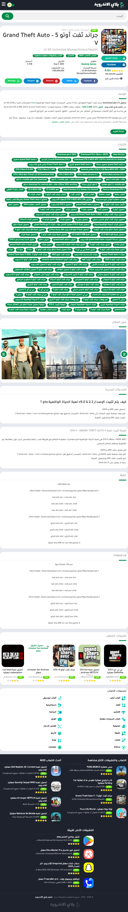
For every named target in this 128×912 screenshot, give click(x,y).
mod (33, 103)
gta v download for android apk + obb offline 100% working (50, 185)
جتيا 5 (20, 250)
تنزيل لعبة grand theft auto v (23, 245)
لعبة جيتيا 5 (80, 310)
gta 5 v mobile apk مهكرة (113, 185)
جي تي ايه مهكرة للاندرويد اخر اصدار (108, 295)
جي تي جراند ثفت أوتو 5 (36, 295)
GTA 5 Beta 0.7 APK (46, 170)
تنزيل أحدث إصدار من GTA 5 (22, 240)
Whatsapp (12, 81)
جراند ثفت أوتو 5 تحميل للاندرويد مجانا (107, 270)
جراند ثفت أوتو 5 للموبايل (86, 280)
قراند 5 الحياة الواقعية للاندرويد (29, 300)
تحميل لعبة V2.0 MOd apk (113, 235)
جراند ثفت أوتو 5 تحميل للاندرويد (46, 265)
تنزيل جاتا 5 (119, 245)
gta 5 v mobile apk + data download (68, 180)
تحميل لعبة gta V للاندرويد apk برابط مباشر (69, 230)
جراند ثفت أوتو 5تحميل (62, 285)
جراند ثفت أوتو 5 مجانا (60, 280)
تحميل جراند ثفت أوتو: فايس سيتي (109, 220)
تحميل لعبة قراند (28, 235)
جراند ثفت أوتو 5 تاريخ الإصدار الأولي (108, 265)
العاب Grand (104, 195)
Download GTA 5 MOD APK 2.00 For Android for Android (99, 160)
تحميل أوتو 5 (119, 210)
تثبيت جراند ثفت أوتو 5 (114, 205)
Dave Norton (119, 155)
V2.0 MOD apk (52, 190)
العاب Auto (120, 195)
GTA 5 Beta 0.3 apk (68, 170)
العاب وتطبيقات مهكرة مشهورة (48, 56)
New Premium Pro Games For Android (80, 190)
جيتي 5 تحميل (118, 300)
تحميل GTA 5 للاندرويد (61, 205)
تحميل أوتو (13, 205)
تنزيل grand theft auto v (65, 240)
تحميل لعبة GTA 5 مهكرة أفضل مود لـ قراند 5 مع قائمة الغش (62, 225)
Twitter (69, 81)
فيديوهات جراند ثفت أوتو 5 (95, 300)
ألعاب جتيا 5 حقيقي (14, 190)
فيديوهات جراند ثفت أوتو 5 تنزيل (64, 300)
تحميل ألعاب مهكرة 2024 (35, 205)
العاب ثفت (75, 195)
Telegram (30, 81)
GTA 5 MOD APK (66, 175)
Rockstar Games (89, 64)
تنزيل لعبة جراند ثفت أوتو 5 (112, 250)
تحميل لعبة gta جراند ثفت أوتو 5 (29, 230)
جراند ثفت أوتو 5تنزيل (37, 285)
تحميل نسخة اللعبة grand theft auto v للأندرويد (102, 240)
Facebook (88, 81)
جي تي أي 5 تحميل (26, 290)
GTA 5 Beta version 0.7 (88, 175)
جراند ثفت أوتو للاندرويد (114, 290)
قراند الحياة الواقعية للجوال (83, 305)
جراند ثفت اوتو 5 (60, 290)
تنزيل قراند (47, 245)
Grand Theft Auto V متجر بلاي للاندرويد (47, 165)
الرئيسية (85, 30)
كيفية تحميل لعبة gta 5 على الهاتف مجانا (25, 305)
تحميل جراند (71, 210)
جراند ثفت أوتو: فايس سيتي (85, 290)
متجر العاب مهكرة (61, 122)
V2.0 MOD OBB (34, 190)
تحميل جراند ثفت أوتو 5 (50, 210)
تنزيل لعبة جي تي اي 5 (85, 250)
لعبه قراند (65, 310)
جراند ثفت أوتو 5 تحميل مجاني (111, 275)
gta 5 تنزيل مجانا (89, 185)
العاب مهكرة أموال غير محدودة (110, 200)
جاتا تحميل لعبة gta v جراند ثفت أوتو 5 (53, 250)
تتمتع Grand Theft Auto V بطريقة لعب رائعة (26, 200)
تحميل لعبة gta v (21, 225)
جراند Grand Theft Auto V (113, 255)
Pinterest (50, 81)
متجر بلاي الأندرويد (43, 897)
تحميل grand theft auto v (88, 205)
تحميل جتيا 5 (87, 210)
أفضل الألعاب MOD (70, 30)
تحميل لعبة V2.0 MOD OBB (84, 235)
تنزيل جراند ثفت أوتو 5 (100, 245)
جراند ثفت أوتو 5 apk (91, 260)
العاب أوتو (89, 195)
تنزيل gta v (44, 240)
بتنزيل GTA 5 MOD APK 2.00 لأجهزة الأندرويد (72, 200)
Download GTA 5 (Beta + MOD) (94, 155)
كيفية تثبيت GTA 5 (57, 305)
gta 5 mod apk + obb (115, 180)
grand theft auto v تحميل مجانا (110, 165)
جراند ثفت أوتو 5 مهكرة (114, 285)
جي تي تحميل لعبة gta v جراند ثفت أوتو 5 (69, 295)
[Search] (7, 16)
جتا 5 (29, 250)
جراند (10, 250)
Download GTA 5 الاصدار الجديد (55, 160)
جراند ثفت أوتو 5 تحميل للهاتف (70, 270)
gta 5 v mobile (94, 180)
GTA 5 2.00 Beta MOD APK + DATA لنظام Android (103, 170)
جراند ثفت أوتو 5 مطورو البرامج (31, 280)
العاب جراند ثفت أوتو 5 (55, 195)
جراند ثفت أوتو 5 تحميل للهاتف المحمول (33, 270)
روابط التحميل (111, 58)
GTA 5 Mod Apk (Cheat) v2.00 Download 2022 (33, 175)
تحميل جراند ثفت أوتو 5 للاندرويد (51, 215)
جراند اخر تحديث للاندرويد (85, 255)
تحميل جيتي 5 (82, 220)
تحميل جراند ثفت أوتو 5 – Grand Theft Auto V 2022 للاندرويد (97, 215)
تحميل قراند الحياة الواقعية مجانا (109, 225)
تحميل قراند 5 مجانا (29, 220)
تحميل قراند (65, 220)
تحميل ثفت (103, 210)
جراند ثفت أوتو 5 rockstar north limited (59, 260)
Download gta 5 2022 (66, 155)
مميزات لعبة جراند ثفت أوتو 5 (22, 310)
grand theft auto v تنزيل (80, 165)
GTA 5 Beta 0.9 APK (24, 170)
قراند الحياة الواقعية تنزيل (112, 305)
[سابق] (124, 354)
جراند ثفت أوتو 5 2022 (115, 260)
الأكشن (71, 56)
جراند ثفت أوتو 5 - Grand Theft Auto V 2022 (27, 255)
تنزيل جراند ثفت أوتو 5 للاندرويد (70, 245)
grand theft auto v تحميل (25, 160)
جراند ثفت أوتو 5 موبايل (88, 285)
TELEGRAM (111, 65)
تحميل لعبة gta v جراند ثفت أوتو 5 (109, 230)
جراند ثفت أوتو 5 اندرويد (26, 260)
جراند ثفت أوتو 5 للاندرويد (17, 275)
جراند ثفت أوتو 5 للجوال (114, 280)
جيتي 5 (19, 295)
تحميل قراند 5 (49, 220)
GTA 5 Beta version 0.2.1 (114, 175)
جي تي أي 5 (43, 290)
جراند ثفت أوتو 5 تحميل (76, 265)
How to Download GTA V (114, 190)
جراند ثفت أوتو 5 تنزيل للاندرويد (78, 275)
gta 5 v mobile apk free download (31, 180)
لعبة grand (120, 310)
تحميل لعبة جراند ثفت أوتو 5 (54, 235)
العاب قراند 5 (35, 195)
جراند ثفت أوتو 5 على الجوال (46, 275)
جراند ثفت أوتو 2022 (61, 255)
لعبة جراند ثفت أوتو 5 (100, 310)
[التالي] (4, 354)
